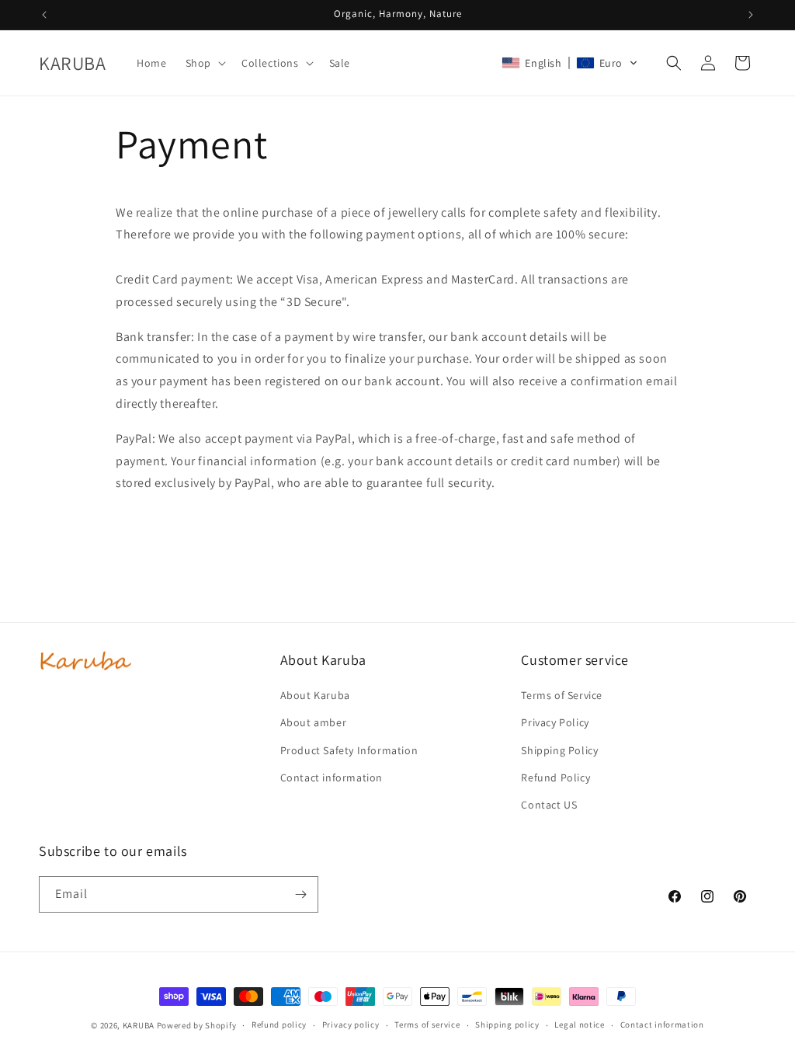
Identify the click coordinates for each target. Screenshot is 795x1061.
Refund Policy (555, 777)
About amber (313, 722)
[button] (204, 63)
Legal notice (579, 1024)
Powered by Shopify (197, 1025)
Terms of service (427, 1024)
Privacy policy (351, 1024)
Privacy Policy (554, 722)
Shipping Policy (559, 750)
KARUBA (138, 1025)
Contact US (549, 805)
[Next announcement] (751, 15)
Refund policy (279, 1024)
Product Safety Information (349, 750)
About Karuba (315, 695)
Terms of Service (561, 695)
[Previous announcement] (44, 15)
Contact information (331, 777)
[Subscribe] (300, 894)
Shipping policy (507, 1024)
